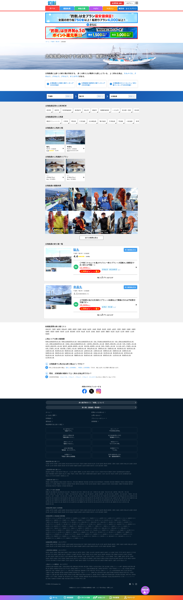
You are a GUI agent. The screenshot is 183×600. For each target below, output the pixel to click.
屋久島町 (53, 560)
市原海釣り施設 (60, 578)
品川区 (121, 473)
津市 (112, 554)
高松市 (99, 558)
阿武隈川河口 (76, 572)
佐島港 (126, 481)
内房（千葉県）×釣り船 (52, 348)
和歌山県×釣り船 (92, 348)
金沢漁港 (91, 481)
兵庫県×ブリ (81, 528)
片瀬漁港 (53, 578)
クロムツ (55, 76)
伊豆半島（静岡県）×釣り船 (92, 346)
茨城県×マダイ (66, 520)
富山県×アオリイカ (51, 524)
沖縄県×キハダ (70, 538)
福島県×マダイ (132, 518)
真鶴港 (59, 483)
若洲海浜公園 (49, 566)
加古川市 (108, 473)
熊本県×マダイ (88, 536)
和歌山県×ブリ (125, 528)
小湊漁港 (129, 121)
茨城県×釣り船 (112, 348)
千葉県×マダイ (118, 520)
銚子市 (76, 558)
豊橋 (83, 574)
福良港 (95, 483)
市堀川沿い (70, 481)
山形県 (114, 329)
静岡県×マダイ (132, 524)
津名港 (99, 574)
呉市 (52, 554)
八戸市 (80, 558)
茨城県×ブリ (74, 520)
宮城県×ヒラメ (77, 518)
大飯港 (99, 483)
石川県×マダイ (93, 524)
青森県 (51, 544)
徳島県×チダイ (85, 532)
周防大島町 (61, 552)
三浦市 (57, 471)
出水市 (118, 560)
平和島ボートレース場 (118, 568)
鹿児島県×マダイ (113, 536)
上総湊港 (103, 483)
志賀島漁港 (104, 576)
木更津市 (97, 552)
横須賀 (121, 572)
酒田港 (77, 483)
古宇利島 (76, 578)
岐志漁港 (82, 483)
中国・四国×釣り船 (84, 492)
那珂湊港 (80, 566)
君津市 (49, 110)
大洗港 (112, 483)
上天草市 (97, 556)
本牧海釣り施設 (57, 566)
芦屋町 (84, 558)
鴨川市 (57, 41)
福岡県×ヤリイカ (97, 534)
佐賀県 (103, 331)
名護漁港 (66, 572)
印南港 (122, 481)
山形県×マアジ (112, 518)
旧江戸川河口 (66, 568)
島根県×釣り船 (126, 355)
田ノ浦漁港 (94, 574)
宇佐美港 (63, 483)
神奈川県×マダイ (95, 522)
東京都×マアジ (58, 522)
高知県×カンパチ (59, 534)
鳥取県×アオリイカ (71, 530)
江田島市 (68, 554)
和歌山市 (65, 471)
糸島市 (114, 471)
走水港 (91, 483)
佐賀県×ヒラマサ (127, 534)
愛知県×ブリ (65, 526)
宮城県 (124, 329)
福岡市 (75, 471)
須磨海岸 (56, 568)
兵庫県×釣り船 (102, 348)
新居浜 (72, 578)
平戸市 (121, 552)
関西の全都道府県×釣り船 (69, 341)
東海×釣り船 (63, 492)
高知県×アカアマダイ (70, 534)
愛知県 (99, 329)
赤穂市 (63, 560)
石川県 (122, 331)
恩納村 (68, 558)
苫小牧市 (58, 560)
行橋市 (95, 558)
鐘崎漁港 (56, 481)
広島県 (109, 329)
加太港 (96, 481)
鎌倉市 (95, 473)
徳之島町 (115, 558)
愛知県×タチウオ (82, 526)
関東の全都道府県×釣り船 (53, 341)
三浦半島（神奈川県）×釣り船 (95, 344)
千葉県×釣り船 (107, 496)
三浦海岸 (100, 568)
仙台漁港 (87, 574)
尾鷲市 (85, 560)
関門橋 (61, 572)
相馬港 (72, 568)
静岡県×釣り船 (50, 498)
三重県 (119, 329)
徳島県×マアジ (77, 532)
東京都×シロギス (76, 522)
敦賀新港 (116, 572)
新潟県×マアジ (128, 522)
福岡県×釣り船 (82, 348)
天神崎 (92, 572)
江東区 (68, 473)
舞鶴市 (91, 558)
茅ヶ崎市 (48, 556)
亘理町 (132, 556)
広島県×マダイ (106, 530)
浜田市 (89, 556)
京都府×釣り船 (126, 350)
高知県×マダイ (81, 534)
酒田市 (99, 473)
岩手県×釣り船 (128, 353)
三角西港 (59, 576)
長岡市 (58, 475)
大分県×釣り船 (117, 355)
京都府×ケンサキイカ (117, 526)
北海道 (93, 331)
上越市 (114, 560)
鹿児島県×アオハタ (51, 538)
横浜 (71, 566)
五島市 (93, 556)
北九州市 (84, 471)
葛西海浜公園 (126, 566)
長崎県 (47, 331)
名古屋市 (48, 554)
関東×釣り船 (49, 492)
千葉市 (115, 556)
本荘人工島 (83, 578)
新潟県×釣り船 (59, 350)
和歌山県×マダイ (106, 528)
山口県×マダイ (131, 530)
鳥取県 (52, 331)
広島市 (70, 552)
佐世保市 (120, 554)
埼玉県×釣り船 (69, 355)
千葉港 (55, 576)
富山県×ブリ (60, 524)
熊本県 (62, 331)
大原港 (51, 481)
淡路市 (93, 471)
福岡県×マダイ (89, 534)
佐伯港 (74, 574)
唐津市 (104, 554)
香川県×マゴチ (113, 532)
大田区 (76, 473)
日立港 (125, 570)
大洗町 (85, 556)
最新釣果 (67, 9)
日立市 (97, 471)
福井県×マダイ (113, 524)
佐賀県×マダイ (119, 534)
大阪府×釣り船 (50, 350)
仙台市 (72, 558)
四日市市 (79, 554)
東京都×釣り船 (121, 348)
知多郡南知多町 (121, 471)
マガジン (110, 9)
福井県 (89, 329)
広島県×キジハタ (114, 530)
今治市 (66, 556)
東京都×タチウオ (66, 522)
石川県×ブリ (75, 524)
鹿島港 (68, 566)
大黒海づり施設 (50, 572)
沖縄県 (134, 329)
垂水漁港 (57, 574)
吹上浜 (71, 576)
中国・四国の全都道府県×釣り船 (124, 341)
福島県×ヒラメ (50, 520)
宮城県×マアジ (85, 518)
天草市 (125, 554)
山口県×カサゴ (62, 532)
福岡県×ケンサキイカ (108, 534)
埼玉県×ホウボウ (108, 520)
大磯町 (119, 556)
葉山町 (111, 558)
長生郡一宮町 (126, 110)
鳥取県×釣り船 (59, 353)
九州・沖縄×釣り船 (95, 492)
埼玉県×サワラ (90, 520)
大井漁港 (63, 485)
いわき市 (106, 556)
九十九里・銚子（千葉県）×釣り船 (126, 346)
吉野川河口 (129, 574)
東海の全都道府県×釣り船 (85, 341)
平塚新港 (58, 485)
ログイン (129, 3)
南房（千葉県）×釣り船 (108, 346)
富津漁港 (139, 121)
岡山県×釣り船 (50, 355)
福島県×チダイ (58, 520)
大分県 (132, 331)
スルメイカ (128, 73)
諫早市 (93, 560)
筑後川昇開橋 (110, 572)
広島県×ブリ (123, 530)
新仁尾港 (48, 578)
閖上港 (47, 568)
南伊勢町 (80, 556)
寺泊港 (108, 483)
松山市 (92, 554)
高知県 (98, 331)
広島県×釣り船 (78, 350)
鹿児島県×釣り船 (118, 353)
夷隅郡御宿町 (104, 110)
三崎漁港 (80, 576)
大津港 (112, 566)
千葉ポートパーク (85, 572)
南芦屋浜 (105, 568)
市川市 (54, 475)
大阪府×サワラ (66, 528)
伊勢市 (57, 556)
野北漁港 (132, 568)
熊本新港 (95, 576)
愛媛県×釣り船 (78, 355)
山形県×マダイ (103, 518)
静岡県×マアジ (58, 526)
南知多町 (70, 556)
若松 (53, 570)
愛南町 (111, 556)
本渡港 (70, 574)
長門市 (127, 556)
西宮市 (110, 560)
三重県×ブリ (90, 526)
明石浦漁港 (125, 483)
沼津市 (116, 473)
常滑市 (87, 554)
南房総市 (78, 110)
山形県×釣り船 (88, 350)
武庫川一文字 (49, 576)
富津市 (57, 110)
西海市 (107, 558)
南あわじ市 (49, 475)
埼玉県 (113, 331)
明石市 (89, 471)
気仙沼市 (121, 558)
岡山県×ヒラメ (97, 530)
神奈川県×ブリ (104, 522)
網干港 (118, 576)
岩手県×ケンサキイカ (51, 518)
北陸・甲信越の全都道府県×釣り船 (104, 341)
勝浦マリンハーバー (53, 121)
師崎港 (71, 572)
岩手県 (78, 331)
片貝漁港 (127, 568)
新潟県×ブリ (120, 522)
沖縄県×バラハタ (78, 538)
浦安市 (53, 556)
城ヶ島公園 (66, 576)
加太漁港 (107, 566)
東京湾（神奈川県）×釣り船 (54, 346)
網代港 (131, 483)
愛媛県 (108, 331)
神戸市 (125, 552)
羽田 (122, 570)
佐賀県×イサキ (50, 536)
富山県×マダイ (68, 524)
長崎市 (66, 552)
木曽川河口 (93, 570)
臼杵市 (60, 558)
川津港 (65, 121)
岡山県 (83, 331)
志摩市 (60, 554)
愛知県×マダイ (73, 526)
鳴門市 (79, 552)
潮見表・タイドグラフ (128, 9)
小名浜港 (95, 566)
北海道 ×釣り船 (98, 353)
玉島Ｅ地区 (71, 570)
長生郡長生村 (138, 110)
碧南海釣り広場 (85, 570)
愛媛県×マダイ (121, 532)
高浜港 (54, 485)
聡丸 (76, 249)
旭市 (84, 473)
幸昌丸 (77, 287)
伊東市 (81, 473)
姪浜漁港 (112, 481)
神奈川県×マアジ (86, 522)
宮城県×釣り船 (117, 350)
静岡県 (75, 329)
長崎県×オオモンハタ (77, 536)
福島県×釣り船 (69, 353)
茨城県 (79, 329)
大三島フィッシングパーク (127, 576)
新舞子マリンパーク (80, 568)
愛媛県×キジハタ (50, 534)
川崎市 (76, 560)
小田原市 (101, 471)
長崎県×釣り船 (50, 353)
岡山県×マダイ (89, 530)
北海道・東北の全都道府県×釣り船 (75, 344)
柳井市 (81, 560)
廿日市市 (48, 560)
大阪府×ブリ (74, 528)
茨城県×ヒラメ (82, 520)
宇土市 (89, 560)
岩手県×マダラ (62, 518)
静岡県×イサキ (50, 526)
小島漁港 (75, 576)
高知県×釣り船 (88, 355)
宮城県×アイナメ (94, 518)
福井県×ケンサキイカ (102, 524)
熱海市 (60, 473)
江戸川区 (133, 552)
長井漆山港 (70, 485)
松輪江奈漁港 (62, 481)
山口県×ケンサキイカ (51, 532)
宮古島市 (130, 554)
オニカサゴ (74, 76)
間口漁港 (75, 481)
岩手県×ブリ (69, 518)
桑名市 (130, 558)
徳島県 (127, 331)
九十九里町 (111, 552)
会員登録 (117, 3)
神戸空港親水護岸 (110, 574)
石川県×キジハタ (83, 524)
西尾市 (64, 558)
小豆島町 (73, 554)
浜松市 (51, 552)
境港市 (47, 558)
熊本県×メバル (104, 536)
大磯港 (120, 483)
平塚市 (72, 473)
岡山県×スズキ (81, 530)
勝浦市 (94, 110)
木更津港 (117, 574)
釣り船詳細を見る (130, 250)
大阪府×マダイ (58, 528)
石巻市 (116, 552)
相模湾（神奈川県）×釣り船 (113, 344)
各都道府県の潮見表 (51, 542)
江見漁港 (82, 121)
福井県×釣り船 (131, 348)
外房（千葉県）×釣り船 (129, 344)
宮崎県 (104, 546)
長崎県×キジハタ (66, 536)
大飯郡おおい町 (64, 475)
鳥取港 (65, 574)
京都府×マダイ (50, 528)
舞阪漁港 (75, 566)
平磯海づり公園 (50, 574)
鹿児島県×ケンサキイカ (124, 536)
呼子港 (98, 570)
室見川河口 (126, 572)
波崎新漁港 (77, 570)
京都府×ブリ (126, 526)
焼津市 (123, 556)
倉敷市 (102, 560)
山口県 (67, 331)
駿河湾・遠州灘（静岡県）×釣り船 (73, 346)
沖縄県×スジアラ (61, 538)
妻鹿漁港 (86, 576)
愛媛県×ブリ (129, 532)
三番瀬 (64, 566)
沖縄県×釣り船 (107, 350)
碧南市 (103, 558)
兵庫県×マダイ (89, 528)
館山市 (86, 110)
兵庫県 (70, 329)
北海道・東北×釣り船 (106, 492)
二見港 (110, 568)
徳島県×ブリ (69, 532)
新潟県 (104, 329)
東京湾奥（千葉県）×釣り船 (68, 348)
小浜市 (103, 473)
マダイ (96, 9)
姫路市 (102, 552)
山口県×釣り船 (78, 353)
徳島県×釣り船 (107, 355)
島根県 (47, 333)
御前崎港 (57, 572)
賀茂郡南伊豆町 (127, 473)
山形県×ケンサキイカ (122, 518)
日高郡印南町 (89, 473)
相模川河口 (49, 570)
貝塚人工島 (101, 566)
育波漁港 (86, 481)
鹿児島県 (72, 331)
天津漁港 (112, 121)
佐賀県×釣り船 (98, 355)
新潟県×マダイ (113, 522)
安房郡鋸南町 (67, 110)
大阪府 (94, 329)
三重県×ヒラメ (107, 526)
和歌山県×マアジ (115, 528)
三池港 (88, 568)
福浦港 (116, 483)
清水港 (61, 568)
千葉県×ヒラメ (126, 520)
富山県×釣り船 (59, 355)
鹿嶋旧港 (80, 481)
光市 (87, 558)
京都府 (129, 329)
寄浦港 (121, 121)
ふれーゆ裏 (112, 570)
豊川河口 (130, 570)
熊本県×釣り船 (88, 353)
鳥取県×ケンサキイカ (51, 530)
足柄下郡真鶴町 (50, 473)
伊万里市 (61, 556)
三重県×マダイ (99, 526)
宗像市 (53, 471)
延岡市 (55, 554)
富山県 (118, 331)
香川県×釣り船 (108, 353)
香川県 (88, 331)
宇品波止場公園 (112, 576)
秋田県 (60, 544)
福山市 (100, 554)
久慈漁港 (68, 483)
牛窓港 (132, 572)
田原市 (51, 558)
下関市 (87, 552)
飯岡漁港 (100, 481)
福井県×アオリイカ (122, 524)
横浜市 (61, 471)
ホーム (52, 8)
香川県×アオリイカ (103, 532)
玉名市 (67, 560)
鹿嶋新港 (117, 481)
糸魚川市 (72, 560)
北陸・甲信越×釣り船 (73, 492)
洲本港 (134, 574)
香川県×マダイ (94, 532)
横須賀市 (48, 471)
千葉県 (52, 41)
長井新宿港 (49, 485)
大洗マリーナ (63, 570)
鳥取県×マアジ (62, 530)
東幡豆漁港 (79, 574)
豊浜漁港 (86, 566)
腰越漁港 (130, 481)
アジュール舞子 (118, 566)
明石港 (73, 483)
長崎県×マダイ (58, 536)
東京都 (84, 329)
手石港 (86, 483)
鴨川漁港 (103, 121)
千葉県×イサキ (50, 522)
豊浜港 (73, 121)
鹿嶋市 (79, 471)
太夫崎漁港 (92, 121)
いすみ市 (116, 110)
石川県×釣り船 (50, 357)
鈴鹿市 (55, 558)
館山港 (91, 576)
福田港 (51, 568)
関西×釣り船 (56, 492)
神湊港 (47, 481)
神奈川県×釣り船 (97, 496)
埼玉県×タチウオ (99, 520)
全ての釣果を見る (91, 238)
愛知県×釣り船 (69, 350)
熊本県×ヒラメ (96, 536)
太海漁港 (73, 367)
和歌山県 (64, 329)
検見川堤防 (103, 572)
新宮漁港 (122, 574)
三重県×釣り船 (98, 350)
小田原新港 (106, 481)
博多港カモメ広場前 (51, 483)
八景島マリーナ (104, 570)
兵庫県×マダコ (97, 528)
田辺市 (112, 473)
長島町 (116, 554)
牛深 (99, 576)
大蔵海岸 (57, 570)
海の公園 (97, 572)
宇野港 (91, 566)
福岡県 (59, 329)
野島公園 (132, 566)
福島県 (57, 331)
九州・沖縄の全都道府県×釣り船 (55, 344)
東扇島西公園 (93, 568)
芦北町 (102, 556)
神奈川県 (81, 9)
